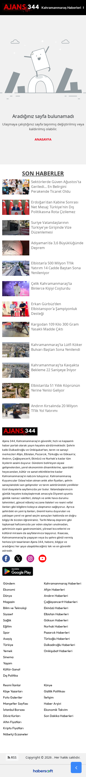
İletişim (49, 697)
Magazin (9, 602)
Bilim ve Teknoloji (14, 608)
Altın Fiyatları (12, 722)
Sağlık (7, 620)
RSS (13, 757)
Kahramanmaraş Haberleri (62, 583)
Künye (48, 685)
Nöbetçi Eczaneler (15, 734)
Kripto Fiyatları (13, 728)
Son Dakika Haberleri (58, 716)
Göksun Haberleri (56, 620)
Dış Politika (10, 675)
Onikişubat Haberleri (58, 651)
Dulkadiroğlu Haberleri (59, 645)
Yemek (7, 651)
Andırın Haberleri (56, 596)
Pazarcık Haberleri (56, 632)
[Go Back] (76, 767)
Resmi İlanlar (12, 685)
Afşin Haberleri (54, 590)
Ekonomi (9, 590)
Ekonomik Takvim (56, 710)
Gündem (9, 583)
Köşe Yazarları (12, 691)
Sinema (8, 657)
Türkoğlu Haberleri (57, 639)
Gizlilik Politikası (54, 691)
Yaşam (7, 663)
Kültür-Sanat (11, 669)
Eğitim (7, 626)
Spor (6, 632)
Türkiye (8, 645)
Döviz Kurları (11, 716)
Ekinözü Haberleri (56, 608)
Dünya (7, 596)
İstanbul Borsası (14, 710)
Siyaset (8, 614)
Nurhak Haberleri (56, 626)
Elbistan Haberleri (56, 614)
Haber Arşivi (52, 704)
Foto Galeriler (12, 697)
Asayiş (7, 639)
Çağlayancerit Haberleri (60, 602)
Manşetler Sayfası (15, 704)
